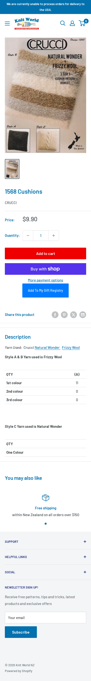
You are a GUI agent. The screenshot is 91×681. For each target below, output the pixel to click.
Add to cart (45, 253)
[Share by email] (82, 314)
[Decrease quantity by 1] (28, 235)
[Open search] (63, 23)
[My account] (72, 23)
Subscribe (21, 632)
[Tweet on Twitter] (73, 314)
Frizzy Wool (71, 347)
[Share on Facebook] (55, 314)
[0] (82, 23)
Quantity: (12, 235)
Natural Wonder (47, 347)
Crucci (11, 203)
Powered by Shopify (18, 671)
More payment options (45, 280)
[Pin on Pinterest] (64, 314)
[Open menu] (7, 23)
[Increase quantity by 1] (54, 235)
